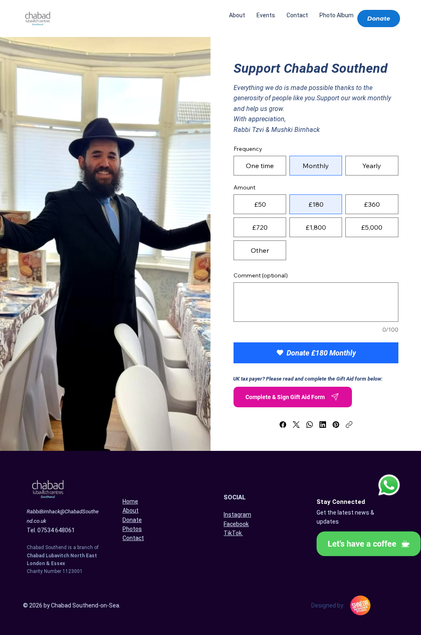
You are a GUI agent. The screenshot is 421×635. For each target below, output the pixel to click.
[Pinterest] (336, 424)
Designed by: (328, 605)
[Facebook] (283, 424)
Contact (133, 538)
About (131, 510)
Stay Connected (341, 502)
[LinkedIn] (322, 424)
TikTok (233, 533)
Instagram (237, 514)
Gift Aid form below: (359, 379)
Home (130, 501)
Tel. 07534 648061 (51, 530)
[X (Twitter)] (296, 424)
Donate (132, 520)
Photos (132, 529)
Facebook (236, 524)
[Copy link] (349, 424)
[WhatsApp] (309, 424)
